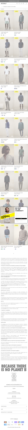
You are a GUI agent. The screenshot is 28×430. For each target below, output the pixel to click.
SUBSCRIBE (21, 218)
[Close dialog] (26, 207)
